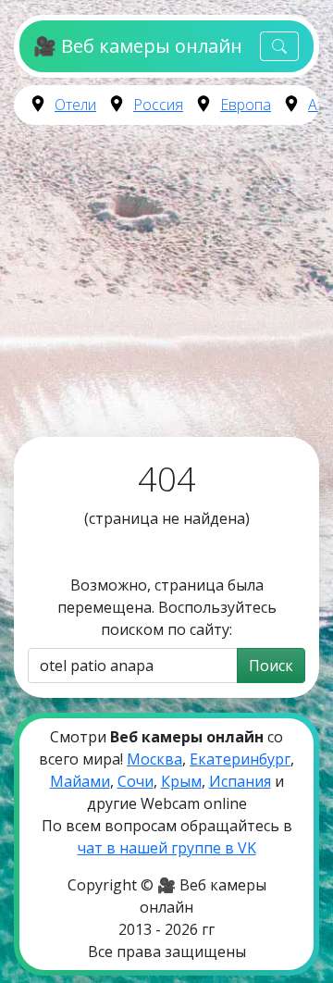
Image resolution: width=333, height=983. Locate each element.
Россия (158, 104)
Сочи (135, 781)
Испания (240, 781)
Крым (181, 781)
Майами (80, 781)
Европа (245, 104)
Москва (154, 759)
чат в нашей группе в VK (167, 848)
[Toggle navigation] (279, 46)
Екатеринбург (240, 759)
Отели (75, 104)
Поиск (271, 665)
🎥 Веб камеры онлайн (137, 45)
